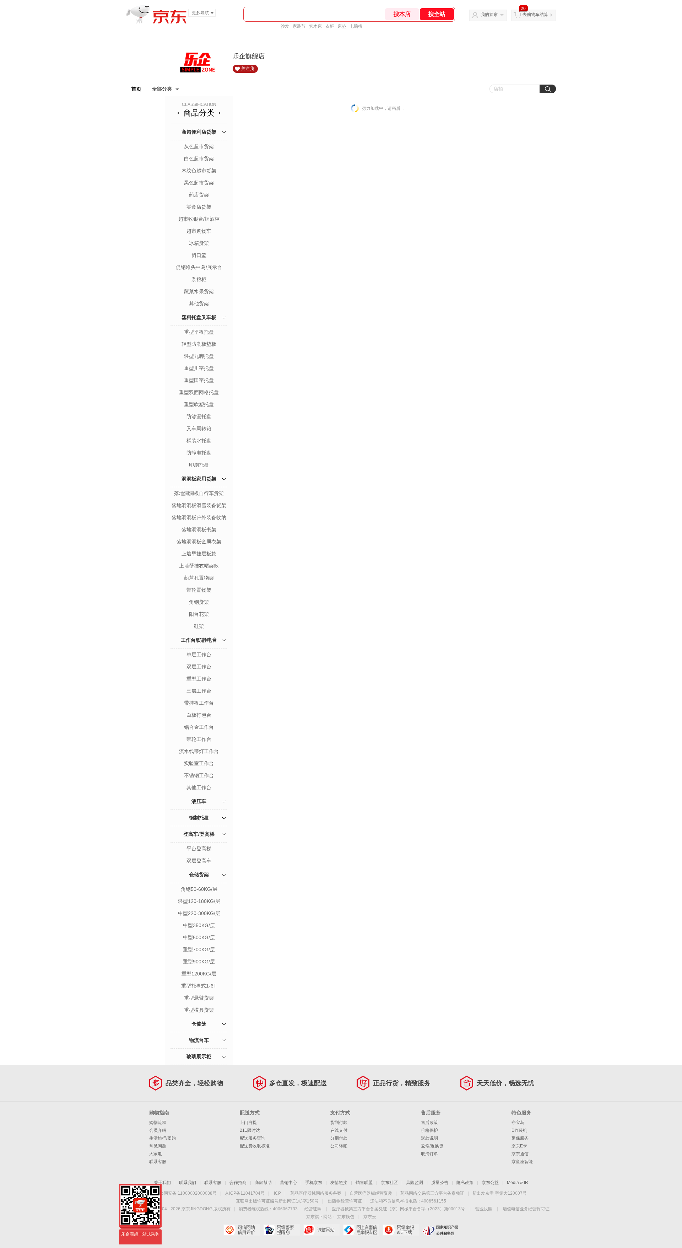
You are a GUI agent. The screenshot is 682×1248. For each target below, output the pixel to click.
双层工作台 (198, 666)
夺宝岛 (518, 1122)
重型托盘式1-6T (199, 986)
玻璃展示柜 (198, 1056)
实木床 (315, 26)
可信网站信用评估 (241, 1230)
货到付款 (338, 1122)
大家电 (155, 1153)
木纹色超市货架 (199, 170)
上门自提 (248, 1122)
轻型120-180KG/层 (199, 901)
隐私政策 (464, 1182)
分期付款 (338, 1138)
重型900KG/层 (199, 961)
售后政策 (429, 1122)
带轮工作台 (198, 739)
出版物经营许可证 (345, 1201)
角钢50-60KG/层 (199, 889)
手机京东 (313, 1182)
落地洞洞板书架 (199, 529)
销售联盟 (364, 1182)
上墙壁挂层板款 (199, 553)
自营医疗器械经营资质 (371, 1193)
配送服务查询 (252, 1138)
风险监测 (414, 1182)
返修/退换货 (432, 1146)
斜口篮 (198, 255)
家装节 (299, 26)
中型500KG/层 (199, 937)
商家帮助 (263, 1182)
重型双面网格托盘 (199, 392)
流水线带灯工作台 (199, 751)
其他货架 (199, 303)
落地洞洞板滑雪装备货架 (199, 505)
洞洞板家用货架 (199, 479)
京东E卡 (519, 1146)
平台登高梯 (198, 848)
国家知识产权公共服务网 (440, 1230)
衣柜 (329, 26)
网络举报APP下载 (401, 1230)
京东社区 (389, 1182)
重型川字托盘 (199, 368)
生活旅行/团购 (162, 1138)
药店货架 (199, 195)
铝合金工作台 (199, 727)
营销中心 (288, 1182)
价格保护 (429, 1130)
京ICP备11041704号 (245, 1193)
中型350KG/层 (199, 925)
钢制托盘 (199, 818)
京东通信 (520, 1153)
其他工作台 (198, 787)
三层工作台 (198, 691)
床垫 (341, 26)
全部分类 (162, 89)
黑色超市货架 (199, 182)
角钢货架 (199, 602)
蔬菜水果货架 (199, 291)
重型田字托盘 (199, 380)
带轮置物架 (198, 590)
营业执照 (483, 1208)
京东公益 (490, 1182)
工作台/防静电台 (199, 640)
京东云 (369, 1216)
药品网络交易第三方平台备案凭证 (432, 1193)
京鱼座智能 (522, 1161)
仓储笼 (198, 1024)
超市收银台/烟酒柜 (199, 219)
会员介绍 (157, 1130)
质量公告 (439, 1182)
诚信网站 (321, 1230)
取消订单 (429, 1153)
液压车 (198, 801)
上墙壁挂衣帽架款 (199, 566)
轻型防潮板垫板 (199, 344)
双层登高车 (198, 861)
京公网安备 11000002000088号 (186, 1193)
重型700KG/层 (199, 949)
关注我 (247, 68)
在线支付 (338, 1130)
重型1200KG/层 (199, 974)
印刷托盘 (199, 465)
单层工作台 (198, 654)
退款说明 (429, 1138)
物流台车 (199, 1040)
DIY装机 (519, 1130)
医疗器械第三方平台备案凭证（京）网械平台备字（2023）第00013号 (398, 1208)
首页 (136, 89)
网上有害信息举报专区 (361, 1230)
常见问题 (157, 1146)
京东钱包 (345, 1216)
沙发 (285, 26)
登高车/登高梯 (199, 834)
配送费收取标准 (255, 1146)
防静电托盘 (198, 453)
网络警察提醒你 (281, 1230)
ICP (277, 1193)
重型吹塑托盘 (199, 404)
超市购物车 (198, 231)
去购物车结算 (535, 14)
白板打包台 (198, 715)
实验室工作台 (199, 763)
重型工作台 (198, 679)
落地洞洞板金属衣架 (199, 541)
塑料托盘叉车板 (199, 317)
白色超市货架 (199, 158)
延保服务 (520, 1138)
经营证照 (312, 1208)
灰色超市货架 (199, 146)
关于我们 (162, 1182)
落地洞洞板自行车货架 (199, 493)
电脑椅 (356, 26)
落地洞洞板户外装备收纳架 (199, 518)
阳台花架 (199, 614)
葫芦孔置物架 (199, 578)
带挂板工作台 (199, 703)
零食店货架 (198, 207)
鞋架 (199, 626)
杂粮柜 (198, 279)
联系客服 (157, 1161)
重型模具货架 (199, 1010)
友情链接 (338, 1182)
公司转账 (338, 1146)
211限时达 (250, 1130)
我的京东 (489, 14)
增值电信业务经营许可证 (526, 1208)
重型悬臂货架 (199, 998)
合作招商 (238, 1182)
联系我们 (187, 1182)
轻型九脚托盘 (199, 356)
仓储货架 (199, 874)
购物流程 (157, 1122)
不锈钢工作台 (199, 775)
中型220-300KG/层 (199, 913)
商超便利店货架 (199, 132)
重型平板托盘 (199, 332)
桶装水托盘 (198, 440)
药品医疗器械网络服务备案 (315, 1193)
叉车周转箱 (198, 428)
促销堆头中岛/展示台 (199, 267)
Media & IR (517, 1182)
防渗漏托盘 (198, 416)
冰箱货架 (199, 243)
